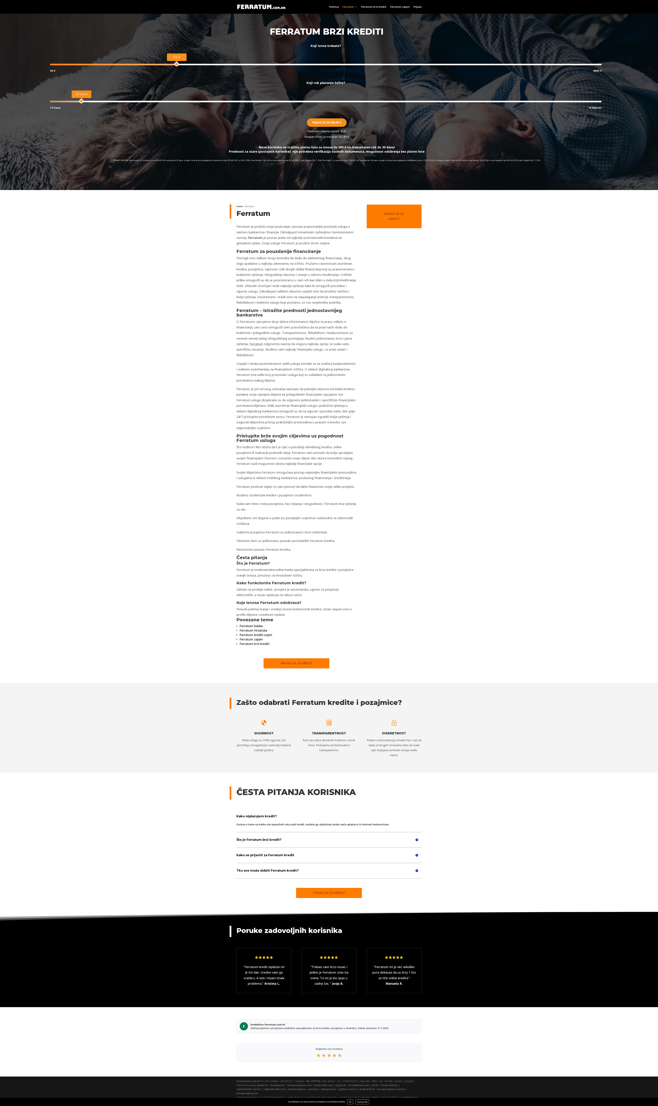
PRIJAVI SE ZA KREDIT (296, 663)
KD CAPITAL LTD (316, 1081)
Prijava (417, 7)
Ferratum (348, 7)
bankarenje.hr (297, 1089)
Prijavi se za (326, 122)
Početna (334, 7)
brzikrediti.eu (389, 1085)
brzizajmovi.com (359, 1085)
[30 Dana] (81, 101)
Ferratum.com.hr (249, 1081)
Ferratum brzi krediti (373, 7)
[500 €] (176, 64)
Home (239, 206)
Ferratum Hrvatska (253, 630)
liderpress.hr (329, 1089)
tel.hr (375, 1085)
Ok (350, 1102)
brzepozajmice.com (300, 1085)
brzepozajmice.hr (247, 1093)
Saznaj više (362, 1102)
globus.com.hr (348, 1089)
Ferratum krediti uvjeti (256, 635)
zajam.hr (340, 1085)
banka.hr (262, 1085)
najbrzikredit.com (274, 1089)
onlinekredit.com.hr (248, 1089)
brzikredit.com (323, 1085)
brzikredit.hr (367, 1089)
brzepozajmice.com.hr (391, 1089)
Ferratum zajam (400, 7)
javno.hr (313, 1089)
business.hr (278, 1085)
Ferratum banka (251, 626)
